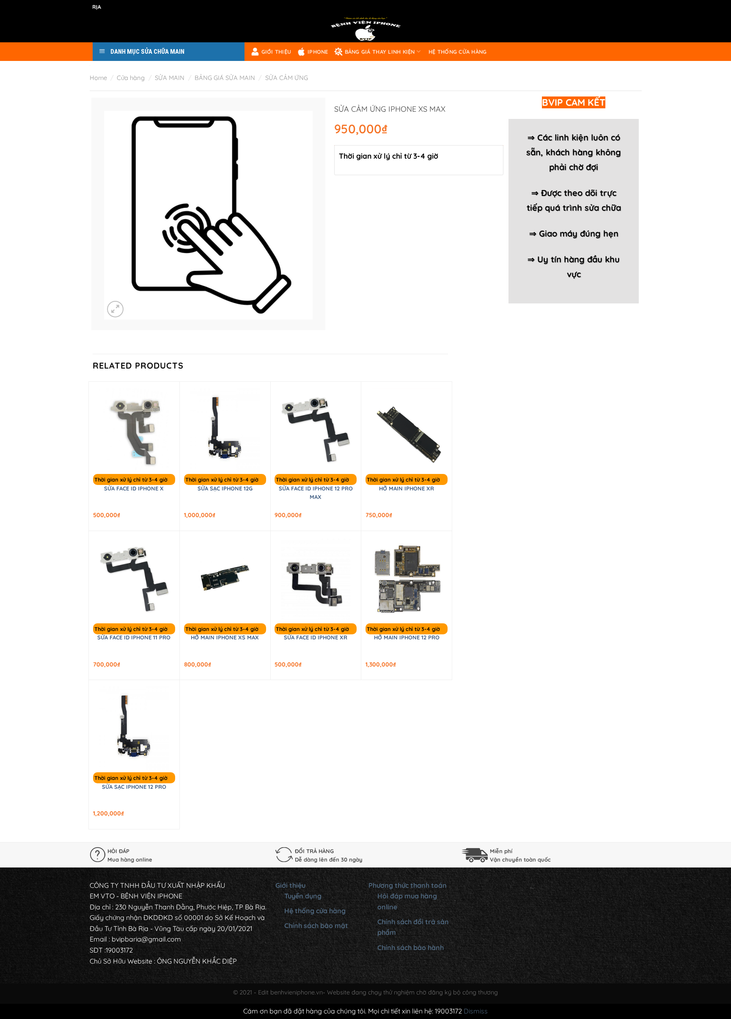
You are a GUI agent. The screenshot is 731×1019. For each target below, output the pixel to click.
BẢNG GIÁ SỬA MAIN (225, 78)
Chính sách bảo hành (410, 947)
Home (98, 78)
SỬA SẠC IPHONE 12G (225, 488)
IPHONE (318, 51)
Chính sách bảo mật (316, 925)
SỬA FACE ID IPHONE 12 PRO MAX (316, 492)
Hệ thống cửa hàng (457, 51)
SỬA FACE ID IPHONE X (134, 488)
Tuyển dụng (303, 896)
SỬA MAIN (169, 78)
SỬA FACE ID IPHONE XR (315, 637)
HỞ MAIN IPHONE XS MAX (225, 637)
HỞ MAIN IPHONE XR (406, 488)
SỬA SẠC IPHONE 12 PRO (134, 786)
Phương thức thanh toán (407, 885)
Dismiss (476, 1011)
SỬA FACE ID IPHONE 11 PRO (133, 637)
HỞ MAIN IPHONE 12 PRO (407, 637)
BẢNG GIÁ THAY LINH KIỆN (380, 51)
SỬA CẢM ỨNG (286, 78)
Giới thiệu (276, 51)
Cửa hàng (131, 78)
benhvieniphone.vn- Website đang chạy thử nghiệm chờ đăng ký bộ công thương (384, 992)
